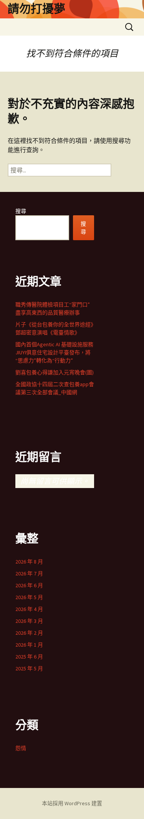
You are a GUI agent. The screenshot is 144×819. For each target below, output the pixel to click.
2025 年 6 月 (29, 656)
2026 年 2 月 (29, 632)
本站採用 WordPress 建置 (72, 803)
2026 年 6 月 (29, 585)
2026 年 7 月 (29, 573)
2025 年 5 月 (29, 668)
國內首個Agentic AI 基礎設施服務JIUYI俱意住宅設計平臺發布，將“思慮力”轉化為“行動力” (54, 352)
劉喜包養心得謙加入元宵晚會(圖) (54, 372)
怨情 (20, 748)
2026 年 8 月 (29, 561)
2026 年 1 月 (29, 644)
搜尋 (20, 211)
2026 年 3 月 (29, 621)
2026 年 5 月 (29, 597)
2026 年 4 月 (29, 609)
